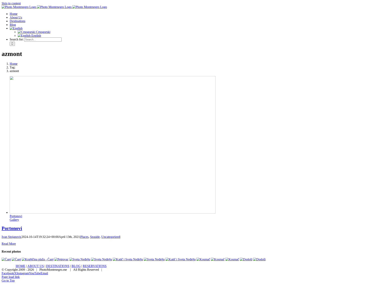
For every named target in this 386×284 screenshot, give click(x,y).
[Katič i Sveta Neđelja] (128, 259)
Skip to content (11, 3)
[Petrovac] (61, 259)
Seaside (95, 237)
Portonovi (16, 216)
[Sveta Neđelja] (79, 259)
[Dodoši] (246, 259)
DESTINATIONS (57, 266)
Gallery (14, 219)
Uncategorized (110, 237)
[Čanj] (6, 259)
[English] (16, 28)
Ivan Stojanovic (12, 237)
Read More (9, 243)
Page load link (11, 277)
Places (84, 237)
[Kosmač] (203, 259)
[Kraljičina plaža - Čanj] (37, 259)
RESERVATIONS (95, 266)
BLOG (76, 266)
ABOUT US (35, 266)
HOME (20, 266)
